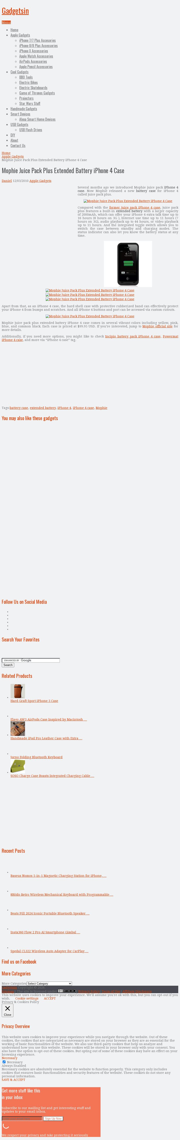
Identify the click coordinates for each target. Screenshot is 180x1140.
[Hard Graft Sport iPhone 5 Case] (18, 697)
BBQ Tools (26, 77)
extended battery (43, 408)
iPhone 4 (64, 408)
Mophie (101, 408)
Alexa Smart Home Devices (37, 119)
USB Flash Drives (30, 129)
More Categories (14, 983)
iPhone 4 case (83, 408)
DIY (13, 135)
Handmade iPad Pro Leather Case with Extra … (46, 738)
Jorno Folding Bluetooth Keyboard (37, 757)
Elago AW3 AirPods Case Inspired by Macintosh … (49, 719)
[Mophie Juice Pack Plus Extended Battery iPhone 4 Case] (128, 201)
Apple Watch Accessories (36, 56)
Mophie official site (157, 326)
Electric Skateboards (33, 87)
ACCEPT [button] (50, 998)
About (14, 140)
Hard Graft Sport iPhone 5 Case (34, 701)
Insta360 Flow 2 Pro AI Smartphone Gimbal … (45, 932)
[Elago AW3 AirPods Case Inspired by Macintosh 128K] (18, 716)
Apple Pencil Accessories (36, 66)
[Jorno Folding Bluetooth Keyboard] (18, 753)
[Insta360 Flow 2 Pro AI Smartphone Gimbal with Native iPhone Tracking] (18, 928)
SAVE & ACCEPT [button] (13, 1079)
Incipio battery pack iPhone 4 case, (133, 336)
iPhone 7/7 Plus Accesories (37, 40)
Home (14, 29)
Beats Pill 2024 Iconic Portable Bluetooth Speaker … (50, 913)
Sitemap (8, 991)
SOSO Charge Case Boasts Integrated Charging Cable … (52, 776)
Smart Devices (20, 114)
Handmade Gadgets (24, 108)
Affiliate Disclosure (137, 991)
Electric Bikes (28, 82)
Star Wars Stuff (29, 103)
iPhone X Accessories (33, 50)
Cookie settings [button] (26, 998)
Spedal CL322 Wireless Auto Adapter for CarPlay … (49, 951)
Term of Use (111, 991)
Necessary (15, 1062)
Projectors (26, 98)
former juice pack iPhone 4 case (134, 207)
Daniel (7, 181)
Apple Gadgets (20, 35)
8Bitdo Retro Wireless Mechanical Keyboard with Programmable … (62, 894)
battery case (19, 408)
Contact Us (18, 145)
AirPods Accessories (33, 61)
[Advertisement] (39, 216)
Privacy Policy (89, 991)
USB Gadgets (19, 124)
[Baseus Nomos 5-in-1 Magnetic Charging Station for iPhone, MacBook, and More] (18, 872)
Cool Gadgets (20, 72)
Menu (6, 22)
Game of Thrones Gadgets (37, 93)
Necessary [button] (9, 1058)
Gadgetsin (15, 10)
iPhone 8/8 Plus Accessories (38, 45)
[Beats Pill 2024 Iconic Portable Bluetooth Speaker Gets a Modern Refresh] (18, 910)
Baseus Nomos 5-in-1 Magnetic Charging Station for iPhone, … (58, 875)
